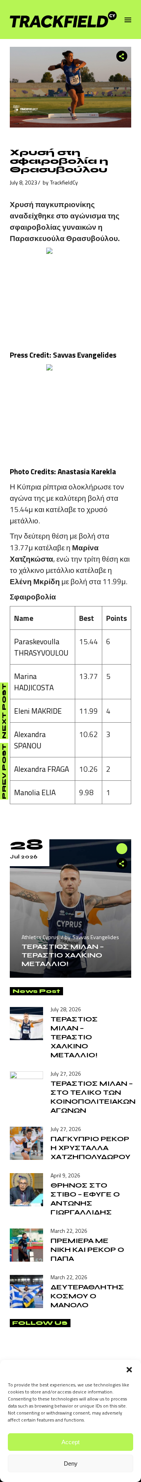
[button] (129, 1370)
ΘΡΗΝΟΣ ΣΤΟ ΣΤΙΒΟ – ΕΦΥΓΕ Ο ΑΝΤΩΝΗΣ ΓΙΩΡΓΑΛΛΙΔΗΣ (85, 1198)
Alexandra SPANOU (30, 740)
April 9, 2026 (65, 1175)
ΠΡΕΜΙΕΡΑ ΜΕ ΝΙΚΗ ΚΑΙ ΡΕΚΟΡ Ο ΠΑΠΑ (87, 1249)
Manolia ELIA (35, 792)
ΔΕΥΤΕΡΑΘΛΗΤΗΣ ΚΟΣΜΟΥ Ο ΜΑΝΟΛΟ (87, 1296)
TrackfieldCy (64, 182)
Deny (71, 1463)
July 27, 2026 (66, 1073)
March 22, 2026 (69, 1231)
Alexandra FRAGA (41, 769)
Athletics (32, 937)
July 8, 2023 (23, 182)
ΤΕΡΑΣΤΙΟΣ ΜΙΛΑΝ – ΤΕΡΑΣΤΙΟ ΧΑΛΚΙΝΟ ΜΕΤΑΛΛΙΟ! (63, 955)
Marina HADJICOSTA (34, 681)
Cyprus (51, 937)
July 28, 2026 (66, 1009)
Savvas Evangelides (95, 937)
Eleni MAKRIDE (38, 710)
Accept (70, 1442)
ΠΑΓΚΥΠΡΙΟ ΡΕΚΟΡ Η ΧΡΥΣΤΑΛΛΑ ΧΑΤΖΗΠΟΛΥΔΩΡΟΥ (90, 1148)
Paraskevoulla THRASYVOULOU (41, 647)
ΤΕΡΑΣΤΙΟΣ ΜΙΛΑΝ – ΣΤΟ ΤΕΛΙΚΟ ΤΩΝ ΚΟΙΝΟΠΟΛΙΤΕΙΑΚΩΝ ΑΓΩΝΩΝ (93, 1097)
